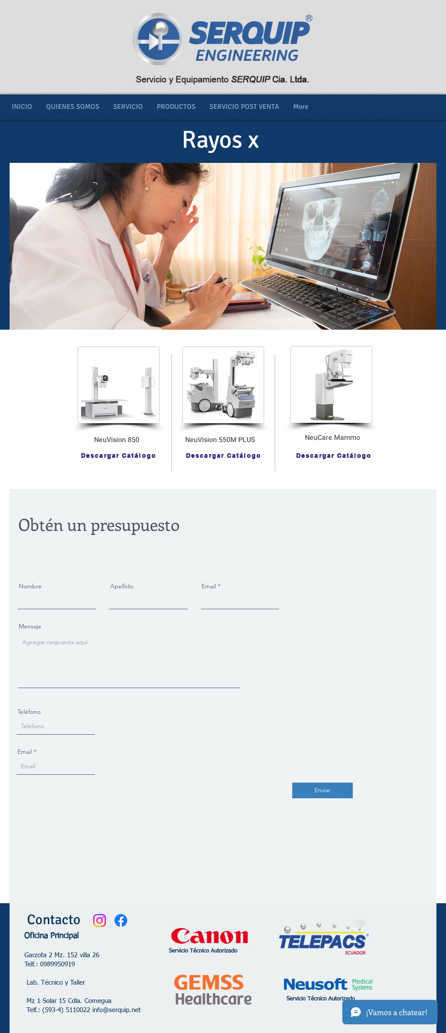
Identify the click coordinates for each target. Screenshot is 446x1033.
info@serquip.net (116, 1010)
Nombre (30, 586)
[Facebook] (120, 920)
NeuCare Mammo (332, 437)
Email (209, 586)
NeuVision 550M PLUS (220, 440)
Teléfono (29, 712)
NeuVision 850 (116, 440)
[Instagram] (99, 920)
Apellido (121, 586)
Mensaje (30, 626)
